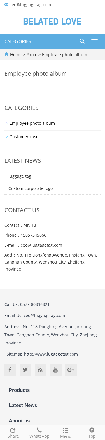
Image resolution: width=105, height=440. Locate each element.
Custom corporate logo (30, 188)
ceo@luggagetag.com (30, 4)
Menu (65, 436)
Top (92, 436)
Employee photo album (64, 54)
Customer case (24, 136)
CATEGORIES (17, 41)
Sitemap (15, 354)
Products (19, 390)
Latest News (23, 405)
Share (13, 436)
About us (19, 421)
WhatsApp (39, 436)
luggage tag (19, 176)
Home (16, 54)
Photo (32, 54)
